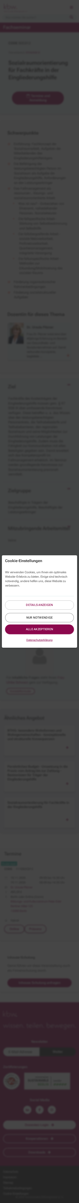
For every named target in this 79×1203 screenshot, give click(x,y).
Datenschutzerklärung (39, 640)
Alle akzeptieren (39, 629)
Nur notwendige (39, 617)
